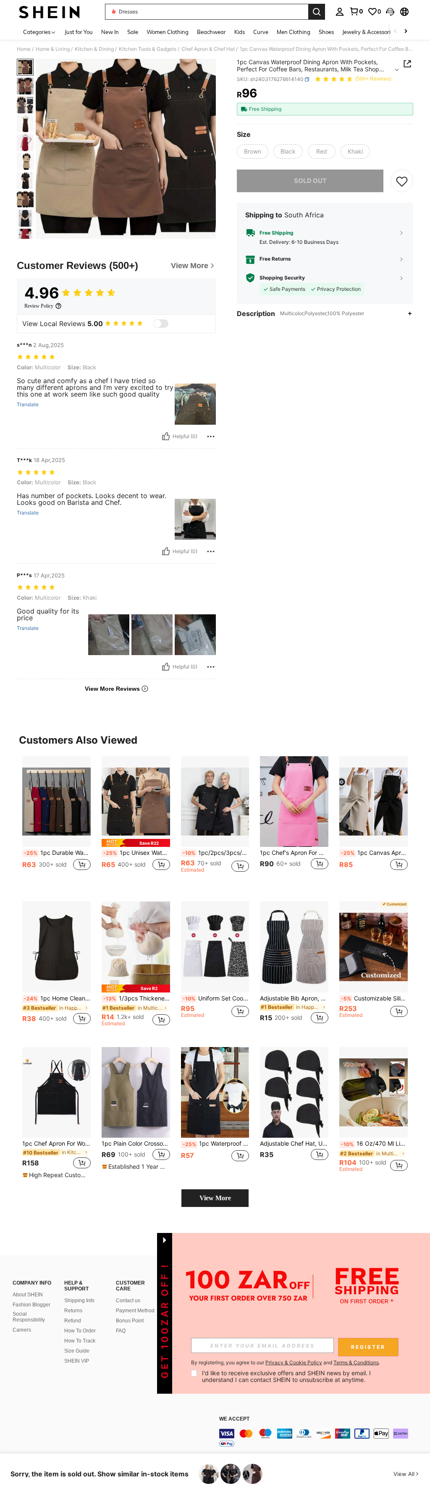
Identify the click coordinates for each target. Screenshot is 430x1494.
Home (24, 49)
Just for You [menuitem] (79, 32)
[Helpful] (166, 436)
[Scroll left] (396, 32)
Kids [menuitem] (239, 32)
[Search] (316, 12)
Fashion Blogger (31, 1305)
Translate (28, 404)
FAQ (121, 1331)
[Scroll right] (406, 32)
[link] (356, 11)
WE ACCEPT (234, 1419)
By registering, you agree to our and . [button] (285, 1363)
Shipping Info (79, 1300)
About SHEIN (28, 1295)
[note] (136, 843)
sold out (310, 181)
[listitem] (56, 822)
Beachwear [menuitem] (211, 32)
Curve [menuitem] (260, 32)
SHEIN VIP (76, 1361)
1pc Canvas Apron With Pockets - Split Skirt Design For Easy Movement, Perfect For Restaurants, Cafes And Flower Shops (374, 852)
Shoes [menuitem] (326, 32)
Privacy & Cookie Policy (293, 1362)
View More (215, 1197)
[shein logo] (49, 12)
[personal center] (340, 12)
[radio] (252, 151)
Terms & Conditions (356, 1362)
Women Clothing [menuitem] (168, 32)
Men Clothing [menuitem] (293, 32)
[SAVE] (402, 181)
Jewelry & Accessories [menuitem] (369, 32)
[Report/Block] (211, 436)
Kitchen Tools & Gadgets (147, 49)
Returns (73, 1311)
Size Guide (76, 1351)
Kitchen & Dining (94, 49)
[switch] (160, 323)
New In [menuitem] (110, 32)
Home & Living (53, 49)
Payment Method (135, 1311)
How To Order (80, 1331)
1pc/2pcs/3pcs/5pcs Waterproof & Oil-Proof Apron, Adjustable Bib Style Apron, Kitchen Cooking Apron (216, 852)
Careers (22, 1330)
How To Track (79, 1341)
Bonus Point (130, 1321)
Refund (72, 1321)
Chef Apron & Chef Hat (208, 49)
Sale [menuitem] (132, 32)
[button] (390, 12)
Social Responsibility (29, 1317)
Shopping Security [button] (282, 278)
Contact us (128, 1300)
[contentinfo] (322, 1439)
